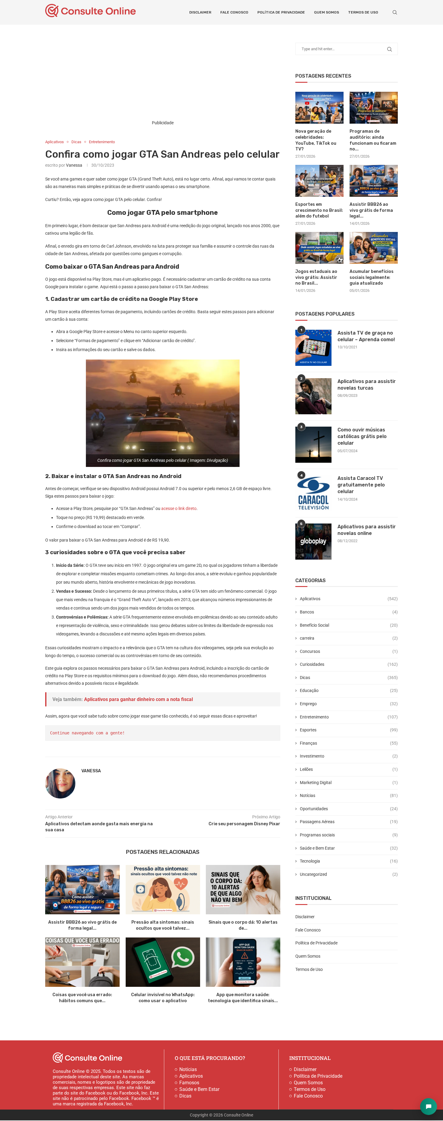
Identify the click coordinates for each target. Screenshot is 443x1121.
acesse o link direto (178, 508)
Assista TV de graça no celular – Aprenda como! (366, 336)
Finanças (349, 743)
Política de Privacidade (281, 12)
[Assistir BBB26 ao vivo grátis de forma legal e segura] (82, 889)
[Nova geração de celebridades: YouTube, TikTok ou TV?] (319, 108)
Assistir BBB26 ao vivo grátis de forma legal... (371, 210)
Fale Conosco (234, 12)
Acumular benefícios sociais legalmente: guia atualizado (372, 277)
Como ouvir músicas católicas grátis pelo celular (362, 436)
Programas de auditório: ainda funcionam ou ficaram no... (373, 140)
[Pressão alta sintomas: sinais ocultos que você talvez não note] (163, 889)
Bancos (349, 612)
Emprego (349, 703)
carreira (349, 638)
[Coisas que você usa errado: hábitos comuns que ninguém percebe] (82, 962)
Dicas (349, 677)
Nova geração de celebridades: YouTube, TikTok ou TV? (315, 140)
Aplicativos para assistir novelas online (367, 530)
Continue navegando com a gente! (87, 732)
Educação (349, 690)
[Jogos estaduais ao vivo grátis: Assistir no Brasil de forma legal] (319, 248)
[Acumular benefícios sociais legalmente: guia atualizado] (374, 248)
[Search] (395, 12)
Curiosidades (349, 664)
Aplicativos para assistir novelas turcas (367, 384)
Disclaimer (200, 12)
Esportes (349, 729)
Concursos (349, 651)
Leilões (349, 769)
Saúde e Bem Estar (349, 848)
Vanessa (74, 165)
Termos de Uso (363, 12)
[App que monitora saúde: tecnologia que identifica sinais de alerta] (243, 962)
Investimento (349, 756)
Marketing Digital (349, 782)
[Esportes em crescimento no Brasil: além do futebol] (319, 181)
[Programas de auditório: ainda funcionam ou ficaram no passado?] (374, 108)
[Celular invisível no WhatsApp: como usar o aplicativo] (163, 962)
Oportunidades (349, 808)
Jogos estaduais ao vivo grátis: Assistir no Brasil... (316, 277)
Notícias (349, 795)
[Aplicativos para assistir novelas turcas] (313, 396)
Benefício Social (349, 625)
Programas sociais (349, 834)
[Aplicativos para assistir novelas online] (313, 541)
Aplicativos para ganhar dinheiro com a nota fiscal (138, 699)
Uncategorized (349, 874)
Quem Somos (326, 12)
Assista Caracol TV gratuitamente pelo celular (361, 485)
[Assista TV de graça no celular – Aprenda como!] (313, 348)
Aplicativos (349, 598)
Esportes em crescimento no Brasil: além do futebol (319, 210)
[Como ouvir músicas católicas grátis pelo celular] (313, 445)
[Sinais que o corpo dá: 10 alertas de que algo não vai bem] (243, 889)
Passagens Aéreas (349, 821)
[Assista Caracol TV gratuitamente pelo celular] (313, 493)
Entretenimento (349, 717)
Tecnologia (349, 861)
